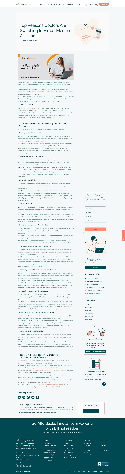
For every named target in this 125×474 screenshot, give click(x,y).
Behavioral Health (68, 445)
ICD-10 (107, 471)
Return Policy (81, 471)
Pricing (78, 4)
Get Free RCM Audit (48, 461)
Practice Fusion (88, 450)
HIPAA (21, 372)
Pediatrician (67, 450)
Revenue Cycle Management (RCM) (95, 351)
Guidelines (103, 445)
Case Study (103, 448)
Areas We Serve (104, 450)
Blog (101, 443)
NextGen (86, 452)
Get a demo (104, 4)
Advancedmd (87, 445)
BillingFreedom (23, 360)
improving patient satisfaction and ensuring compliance (49, 370)
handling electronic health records (44, 91)
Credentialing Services (49, 452)
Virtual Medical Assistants (50, 448)
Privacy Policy (71, 471)
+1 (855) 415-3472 (55, 387)
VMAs (27, 372)
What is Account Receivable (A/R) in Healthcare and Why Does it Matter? (94, 345)
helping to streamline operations (38, 367)
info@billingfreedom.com (36, 387)
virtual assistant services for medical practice (51, 384)
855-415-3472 (93, 4)
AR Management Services (50, 450)
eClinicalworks (87, 443)
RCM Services (47, 443)
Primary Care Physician (70, 448)
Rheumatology (67, 455)
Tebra (85, 448)
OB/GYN (66, 443)
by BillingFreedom (25, 40)
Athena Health (87, 455)
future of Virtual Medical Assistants (29, 108)
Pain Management (68, 452)
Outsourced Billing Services (50, 455)
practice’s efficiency (44, 375)
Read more (47, 382)
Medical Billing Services (49, 445)
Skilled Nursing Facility (70, 457)
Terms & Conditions (92, 471)
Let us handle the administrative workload (29, 379)
